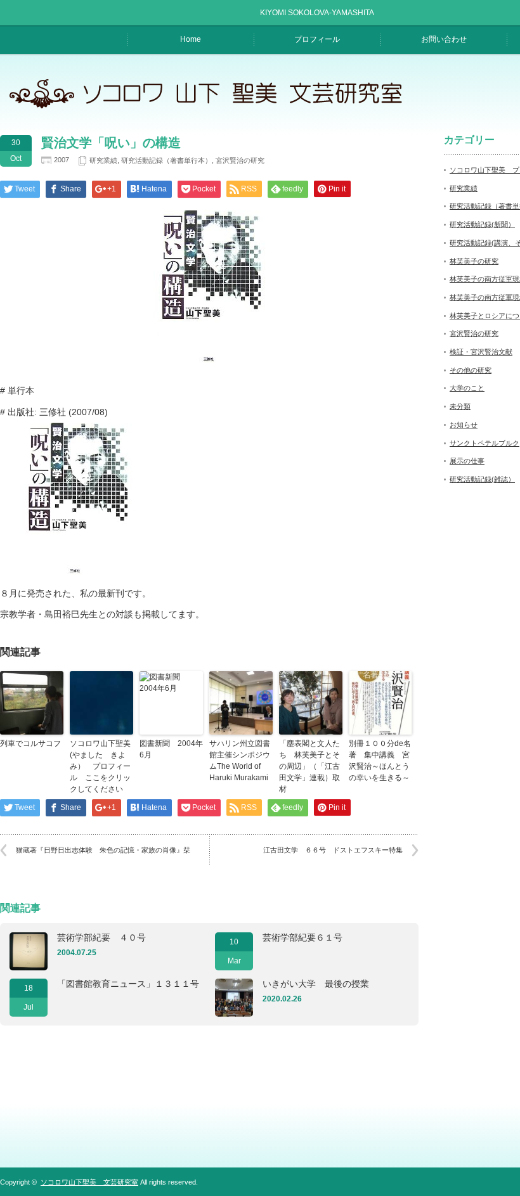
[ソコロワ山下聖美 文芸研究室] (213, 108)
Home (190, 39)
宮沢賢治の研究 (240, 160)
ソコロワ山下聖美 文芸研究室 (89, 1182)
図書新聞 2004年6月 (171, 749)
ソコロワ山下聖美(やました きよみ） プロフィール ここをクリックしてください (100, 766)
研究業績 (103, 160)
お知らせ (464, 424)
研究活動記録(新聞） (482, 224)
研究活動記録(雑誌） (482, 479)
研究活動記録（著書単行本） (166, 160)
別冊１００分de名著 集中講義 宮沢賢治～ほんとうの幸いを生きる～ (380, 760)
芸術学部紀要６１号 (302, 937)
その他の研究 (470, 370)
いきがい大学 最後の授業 (316, 984)
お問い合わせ (444, 39)
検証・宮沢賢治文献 (481, 352)
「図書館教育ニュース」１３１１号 (128, 984)
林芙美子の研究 (474, 261)
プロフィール (317, 39)
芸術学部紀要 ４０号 (101, 937)
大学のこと (467, 388)
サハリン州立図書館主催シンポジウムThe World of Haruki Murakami (239, 760)
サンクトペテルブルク (484, 443)
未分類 (460, 406)
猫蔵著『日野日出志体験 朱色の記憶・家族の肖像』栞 (103, 850)
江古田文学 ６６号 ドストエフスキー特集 (333, 850)
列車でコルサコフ (30, 743)
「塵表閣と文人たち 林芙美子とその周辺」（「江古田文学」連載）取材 (309, 766)
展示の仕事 (467, 461)
